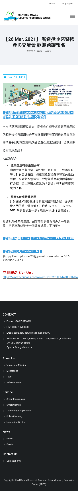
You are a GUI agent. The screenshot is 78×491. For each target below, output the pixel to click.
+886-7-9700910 (23, 321)
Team (9, 376)
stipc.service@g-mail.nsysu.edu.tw (32, 332)
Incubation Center (16, 422)
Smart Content (14, 404)
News (10, 438)
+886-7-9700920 (20, 327)
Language (66, 3)
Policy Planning (14, 416)
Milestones (12, 371)
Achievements (14, 382)
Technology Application (19, 410)
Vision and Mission (16, 365)
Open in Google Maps (18, 347)
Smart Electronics (16, 399)
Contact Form (14, 460)
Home (52, 3)
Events (48, 51)
